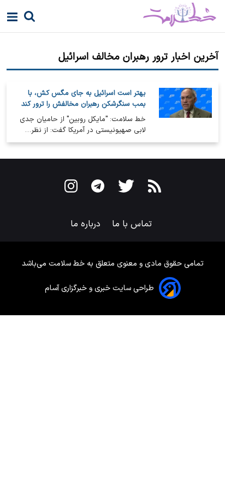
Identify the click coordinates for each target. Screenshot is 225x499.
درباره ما (86, 224)
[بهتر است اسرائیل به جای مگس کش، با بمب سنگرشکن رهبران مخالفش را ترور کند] (185, 112)
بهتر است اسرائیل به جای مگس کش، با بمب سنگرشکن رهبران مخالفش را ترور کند (83, 99)
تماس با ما (133, 224)
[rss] (154, 188)
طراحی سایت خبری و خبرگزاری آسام (99, 288)
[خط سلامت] (141, 14)
